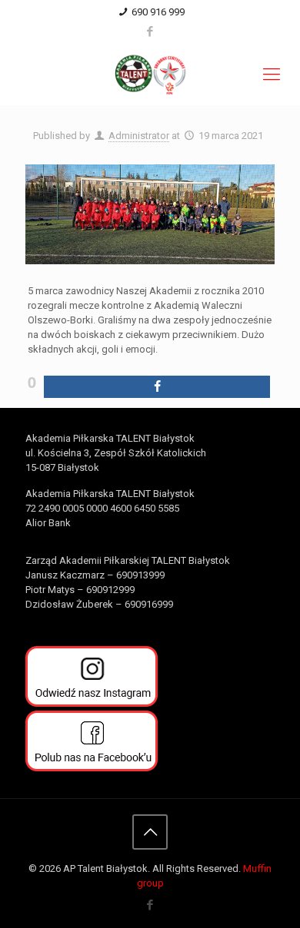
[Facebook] (150, 31)
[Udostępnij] (157, 387)
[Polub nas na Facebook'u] (91, 768)
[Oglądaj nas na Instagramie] (91, 703)
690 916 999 (158, 12)
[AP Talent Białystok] (150, 74)
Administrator (138, 135)
